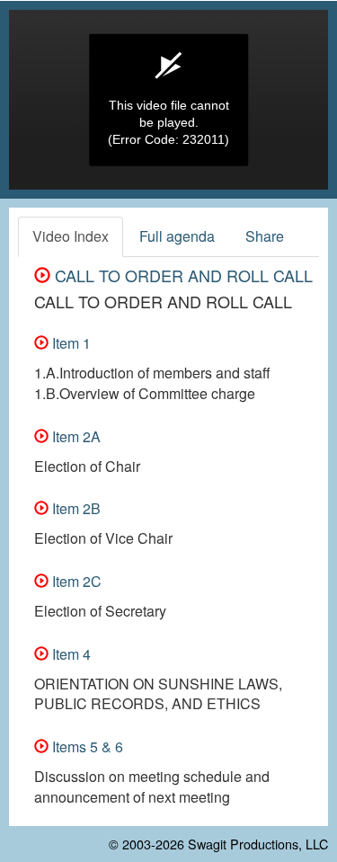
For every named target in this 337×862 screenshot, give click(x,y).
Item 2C (75, 581)
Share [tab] (264, 236)
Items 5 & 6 (86, 746)
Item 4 (70, 654)
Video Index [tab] (70, 236)
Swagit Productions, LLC (258, 843)
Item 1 (70, 343)
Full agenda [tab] (177, 236)
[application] (168, 100)
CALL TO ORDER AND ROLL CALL (181, 275)
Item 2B (75, 508)
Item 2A (75, 436)
